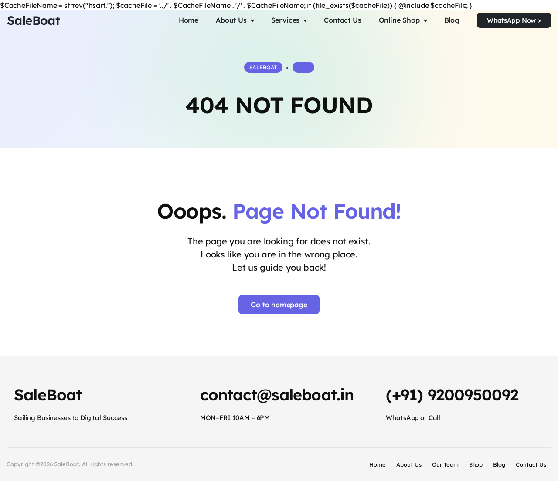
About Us (409, 464)
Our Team (445, 464)
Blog (499, 464)
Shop (476, 464)
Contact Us (531, 464)
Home (377, 464)
